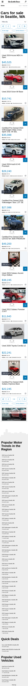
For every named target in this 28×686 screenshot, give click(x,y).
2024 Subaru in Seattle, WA (8, 532)
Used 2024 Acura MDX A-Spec (12, 56)
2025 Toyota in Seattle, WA (8, 474)
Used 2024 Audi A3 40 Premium (11, 165)
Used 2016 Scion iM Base (12, 92)
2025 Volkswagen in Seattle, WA (10, 496)
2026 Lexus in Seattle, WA (8, 560)
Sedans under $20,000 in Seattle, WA (11, 650)
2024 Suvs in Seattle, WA (8, 460)
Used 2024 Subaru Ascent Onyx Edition (12, 274)
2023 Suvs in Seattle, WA (8, 465)
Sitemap (14, 684)
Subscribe (25, 5)
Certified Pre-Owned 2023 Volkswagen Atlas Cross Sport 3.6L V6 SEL (12, 130)
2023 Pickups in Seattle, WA (8, 587)
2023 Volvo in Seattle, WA (8, 541)
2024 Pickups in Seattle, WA (8, 555)
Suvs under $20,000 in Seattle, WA (10, 645)
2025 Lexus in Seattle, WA (8, 505)
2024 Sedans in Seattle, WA (8, 478)
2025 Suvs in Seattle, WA (8, 456)
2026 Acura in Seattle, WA (8, 627)
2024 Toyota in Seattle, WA (8, 469)
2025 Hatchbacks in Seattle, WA (9, 582)
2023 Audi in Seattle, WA (8, 523)
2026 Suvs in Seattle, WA (8, 483)
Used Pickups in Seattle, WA (8, 680)
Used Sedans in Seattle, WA (8, 671)
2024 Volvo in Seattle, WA (8, 564)
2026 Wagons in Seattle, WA (9, 623)
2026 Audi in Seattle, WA (8, 632)
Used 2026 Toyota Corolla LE (14, 346)
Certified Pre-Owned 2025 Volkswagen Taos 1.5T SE (12, 201)
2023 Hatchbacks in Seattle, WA (9, 550)
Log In (20, 5)
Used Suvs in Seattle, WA (8, 667)
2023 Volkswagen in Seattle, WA (10, 528)
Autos (2, 5)
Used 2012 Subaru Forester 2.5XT (13, 310)
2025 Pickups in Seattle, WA (8, 591)
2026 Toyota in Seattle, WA (8, 487)
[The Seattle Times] (14, 2)
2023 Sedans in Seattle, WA (8, 537)
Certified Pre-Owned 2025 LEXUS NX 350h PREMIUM (13, 238)
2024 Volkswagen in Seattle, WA (10, 546)
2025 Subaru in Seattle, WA (8, 510)
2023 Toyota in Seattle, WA (8, 514)
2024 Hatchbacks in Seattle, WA (9, 578)
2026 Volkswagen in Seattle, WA (10, 618)
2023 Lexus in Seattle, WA (8, 501)
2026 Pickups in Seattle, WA (8, 605)
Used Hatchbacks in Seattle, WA (9, 676)
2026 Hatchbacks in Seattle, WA (9, 600)
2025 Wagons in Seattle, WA (9, 596)
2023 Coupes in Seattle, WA (8, 614)
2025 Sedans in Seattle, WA (8, 519)
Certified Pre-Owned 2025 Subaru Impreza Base (12, 383)
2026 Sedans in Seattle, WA (8, 573)
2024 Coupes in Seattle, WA (8, 609)
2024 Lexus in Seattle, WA (8, 492)
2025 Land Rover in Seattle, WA (9, 569)
